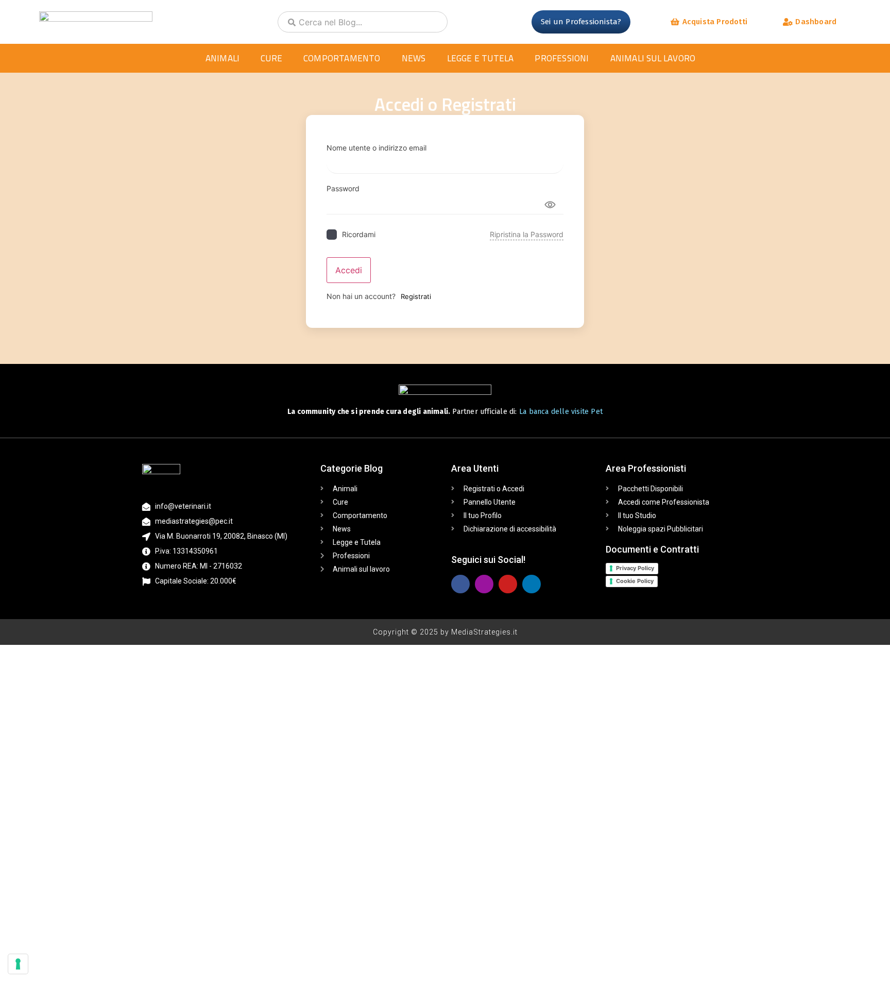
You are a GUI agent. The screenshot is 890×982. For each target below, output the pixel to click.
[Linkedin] (531, 584)
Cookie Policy (635, 581)
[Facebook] (460, 584)
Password (343, 188)
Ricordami (358, 234)
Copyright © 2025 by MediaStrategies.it (445, 632)
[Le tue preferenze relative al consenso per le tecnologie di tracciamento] (18, 964)
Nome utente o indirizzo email (376, 148)
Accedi (348, 270)
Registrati (416, 296)
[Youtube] (508, 584)
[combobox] (363, 21)
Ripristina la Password (526, 234)
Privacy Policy (635, 568)
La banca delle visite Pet (561, 411)
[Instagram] (484, 584)
